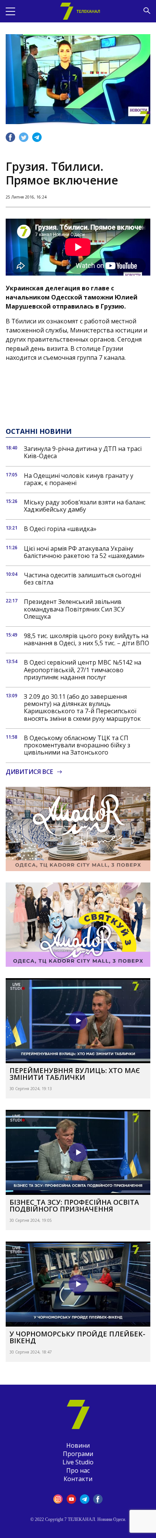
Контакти (78, 1479)
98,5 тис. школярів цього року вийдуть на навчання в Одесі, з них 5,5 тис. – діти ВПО (86, 639)
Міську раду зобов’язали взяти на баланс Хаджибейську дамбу (84, 506)
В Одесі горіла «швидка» (60, 529)
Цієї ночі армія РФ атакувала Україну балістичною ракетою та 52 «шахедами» (84, 552)
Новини (78, 1445)
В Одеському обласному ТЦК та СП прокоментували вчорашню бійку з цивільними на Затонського (77, 745)
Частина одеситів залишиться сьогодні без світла (82, 579)
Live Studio (78, 1462)
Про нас (78, 1470)
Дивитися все (29, 771)
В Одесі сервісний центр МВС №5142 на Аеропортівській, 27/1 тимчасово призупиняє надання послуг (82, 670)
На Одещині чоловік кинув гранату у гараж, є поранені (78, 479)
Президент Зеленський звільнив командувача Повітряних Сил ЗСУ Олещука (74, 609)
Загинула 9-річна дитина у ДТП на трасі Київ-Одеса (83, 452)
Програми (78, 1454)
